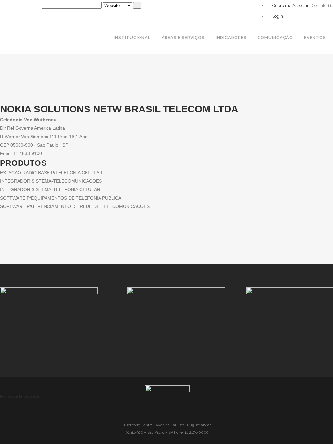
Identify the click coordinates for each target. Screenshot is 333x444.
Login (277, 16)
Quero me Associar (290, 5)
